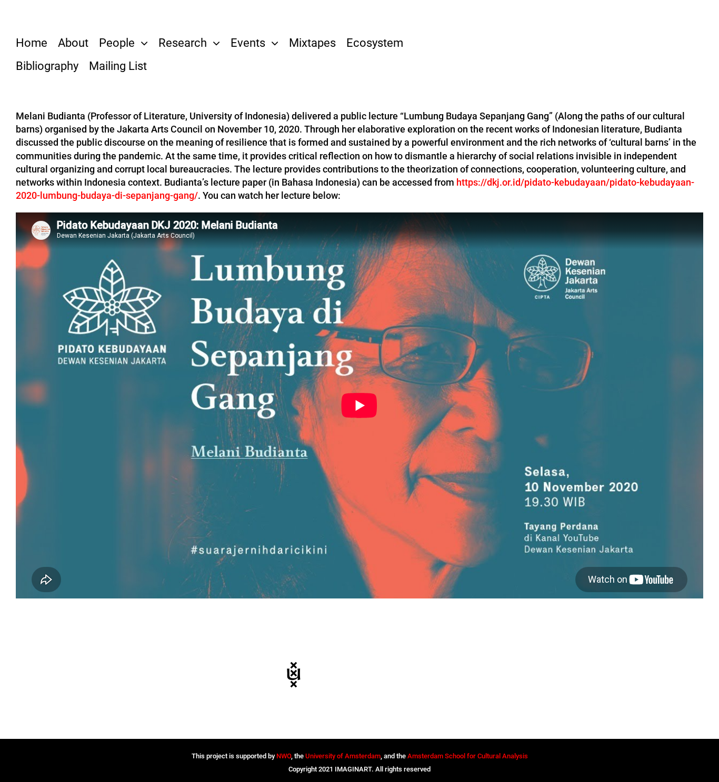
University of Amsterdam (343, 756)
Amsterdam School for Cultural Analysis (467, 756)
